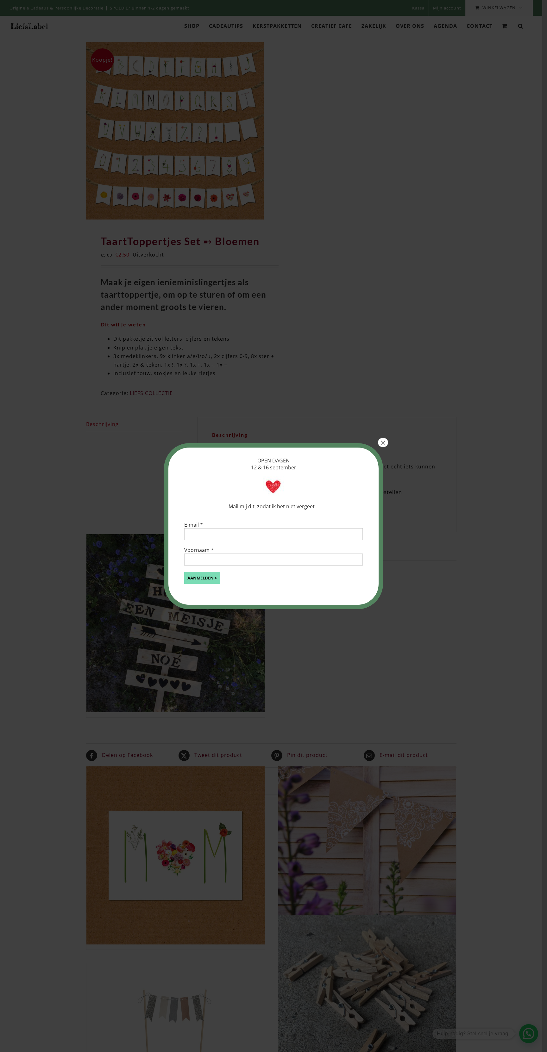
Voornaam (199, 550)
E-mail (193, 524)
